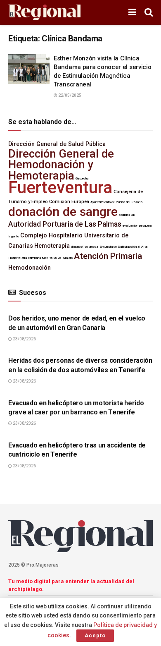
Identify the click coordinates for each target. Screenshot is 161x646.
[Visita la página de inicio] (44, 13)
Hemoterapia (52, 245)
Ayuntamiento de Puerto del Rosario (116, 202)
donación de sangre (63, 211)
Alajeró (68, 258)
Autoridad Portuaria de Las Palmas (64, 224)
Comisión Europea (69, 201)
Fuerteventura (60, 187)
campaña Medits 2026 (45, 258)
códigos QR (127, 215)
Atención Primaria (108, 256)
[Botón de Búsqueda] (148, 12)
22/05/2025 (69, 95)
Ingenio (13, 236)
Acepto (95, 635)
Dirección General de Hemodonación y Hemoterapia (61, 164)
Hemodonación (29, 267)
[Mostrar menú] (132, 12)
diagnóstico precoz (84, 247)
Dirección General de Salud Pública (57, 144)
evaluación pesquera (137, 225)
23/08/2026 (24, 339)
